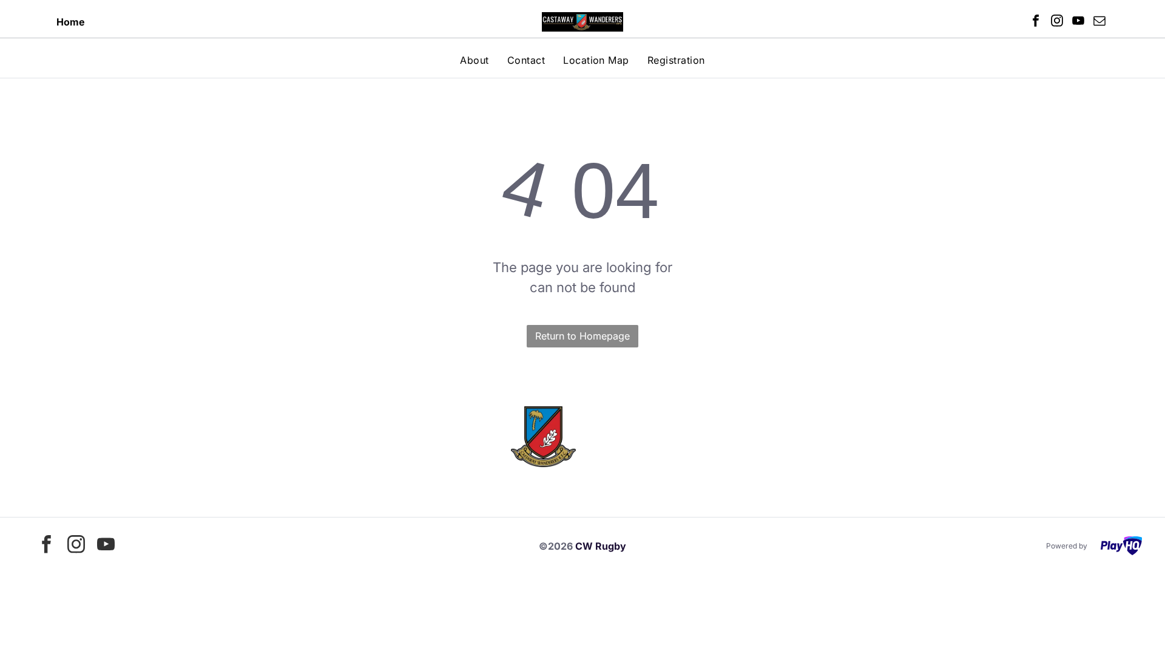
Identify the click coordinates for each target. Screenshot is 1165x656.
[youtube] (1078, 22)
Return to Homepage (582, 336)
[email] (1099, 22)
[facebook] (1036, 22)
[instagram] (1057, 22)
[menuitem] (474, 60)
